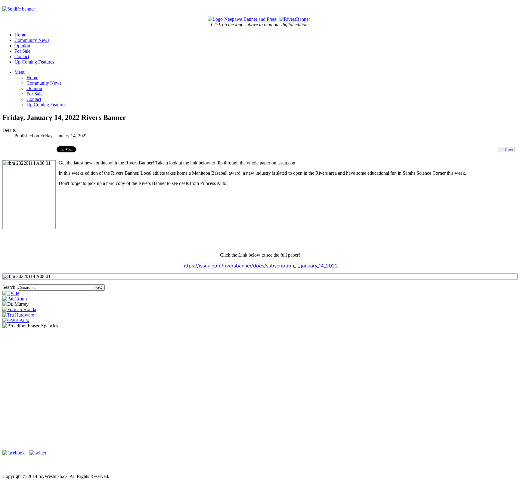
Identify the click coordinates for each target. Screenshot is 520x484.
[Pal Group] (14, 298)
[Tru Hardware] (18, 314)
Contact (21, 56)
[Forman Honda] (19, 309)
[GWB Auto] (15, 320)
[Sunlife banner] (18, 8)
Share (508, 149)
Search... (10, 287)
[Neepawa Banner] (242, 19)
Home (20, 34)
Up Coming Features (34, 61)
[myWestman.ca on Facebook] (15, 452)
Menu (20, 72)
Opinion (22, 45)
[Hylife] (10, 293)
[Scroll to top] (3, 466)
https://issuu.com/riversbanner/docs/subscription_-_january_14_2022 (260, 266)
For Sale (22, 51)
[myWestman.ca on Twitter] (37, 452)
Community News (31, 40)
